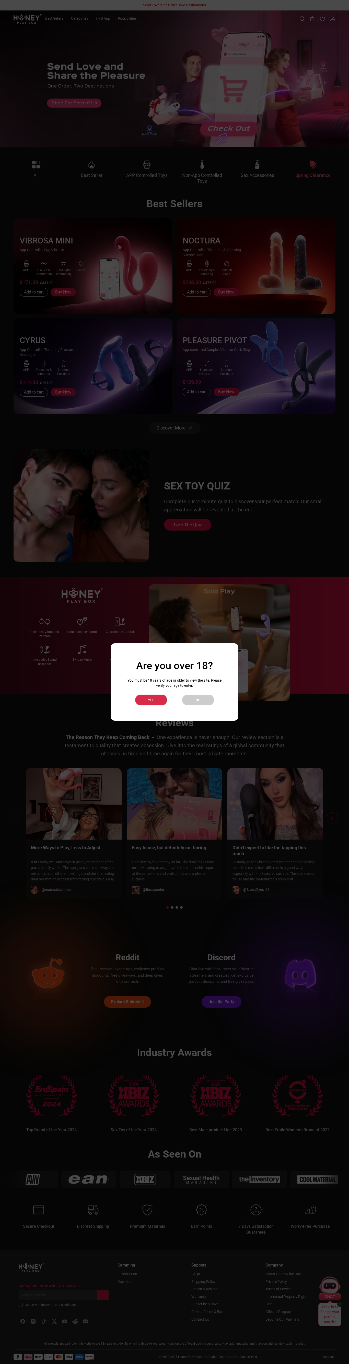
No (198, 700)
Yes (151, 700)
